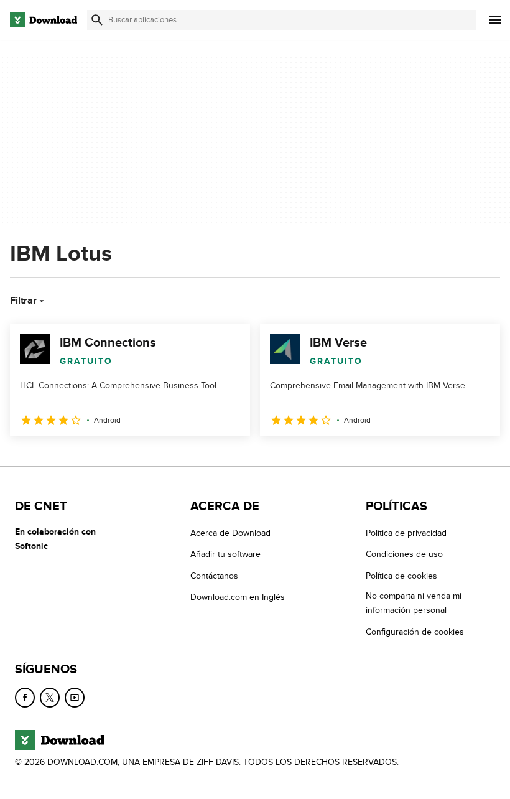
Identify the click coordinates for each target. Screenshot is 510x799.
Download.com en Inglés (237, 597)
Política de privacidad (406, 533)
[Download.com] (43, 19)
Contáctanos (214, 576)
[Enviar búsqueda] (97, 20)
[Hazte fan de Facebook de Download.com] (25, 698)
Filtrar (23, 300)
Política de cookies (401, 576)
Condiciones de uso (404, 554)
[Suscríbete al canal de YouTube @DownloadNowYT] (75, 698)
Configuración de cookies (415, 631)
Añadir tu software (225, 554)
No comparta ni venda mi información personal (413, 603)
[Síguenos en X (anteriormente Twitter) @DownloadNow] (50, 698)
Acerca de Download (230, 533)
